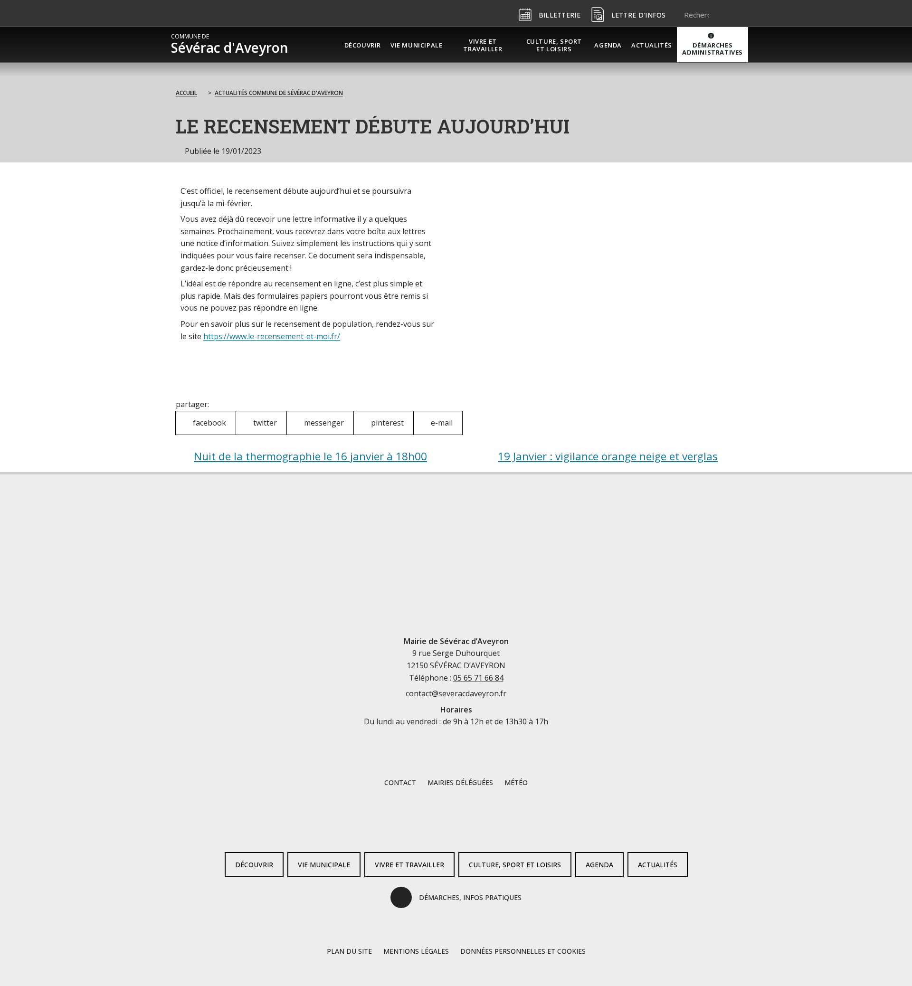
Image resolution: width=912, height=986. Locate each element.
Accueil (186, 93)
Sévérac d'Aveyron (229, 44)
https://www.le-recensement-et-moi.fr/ (271, 336)
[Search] (729, 15)
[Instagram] (471, 829)
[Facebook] (440, 829)
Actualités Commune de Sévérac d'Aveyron (279, 93)
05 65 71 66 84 (478, 678)
